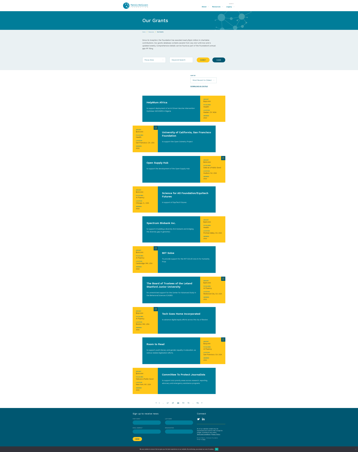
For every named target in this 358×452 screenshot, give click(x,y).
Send (137, 439)
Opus (203, 439)
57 (168, 403)
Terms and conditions (203, 434)
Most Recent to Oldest (202, 80)
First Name (137, 418)
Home (143, 32)
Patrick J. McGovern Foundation (140, 5)
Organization (169, 428)
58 (173, 403)
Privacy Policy (216, 434)
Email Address (138, 428)
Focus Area (149, 60)
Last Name (168, 418)
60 (183, 403)
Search (231, 3)
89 (198, 403)
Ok (217, 449)
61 (188, 403)
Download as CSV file (199, 86)
